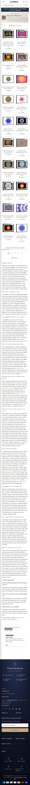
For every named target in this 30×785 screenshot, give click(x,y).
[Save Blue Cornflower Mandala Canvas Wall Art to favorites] (12, 117)
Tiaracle (8, 775)
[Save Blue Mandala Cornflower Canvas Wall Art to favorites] (26, 117)
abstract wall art (22, 481)
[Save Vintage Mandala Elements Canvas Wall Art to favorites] (26, 53)
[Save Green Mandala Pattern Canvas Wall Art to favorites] (12, 75)
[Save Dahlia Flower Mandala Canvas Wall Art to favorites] (12, 160)
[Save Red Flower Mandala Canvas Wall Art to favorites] (12, 224)
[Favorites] (24, 2)
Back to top (14, 258)
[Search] (26, 5)
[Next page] (21, 253)
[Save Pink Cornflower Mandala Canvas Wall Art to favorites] (26, 95)
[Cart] (27, 2)
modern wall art (20, 368)
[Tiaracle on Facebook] (6, 709)
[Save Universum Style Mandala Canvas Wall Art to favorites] (26, 138)
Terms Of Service (18, 777)
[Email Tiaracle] (3, 709)
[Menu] (3, 1)
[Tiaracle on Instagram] (9, 709)
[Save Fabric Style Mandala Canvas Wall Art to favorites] (12, 138)
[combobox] (13, 5)
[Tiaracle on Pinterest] (13, 709)
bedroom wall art (19, 393)
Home (8, 13)
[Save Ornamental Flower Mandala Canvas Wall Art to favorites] (12, 182)
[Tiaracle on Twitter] (16, 709)
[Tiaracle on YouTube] (20, 709)
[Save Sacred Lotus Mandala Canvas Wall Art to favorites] (12, 95)
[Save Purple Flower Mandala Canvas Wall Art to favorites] (26, 203)
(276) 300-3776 (5, 705)
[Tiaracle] (14, 2)
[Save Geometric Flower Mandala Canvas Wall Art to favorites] (26, 160)
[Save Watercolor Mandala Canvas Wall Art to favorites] (26, 75)
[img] (16, 629)
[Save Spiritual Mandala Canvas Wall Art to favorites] (26, 30)
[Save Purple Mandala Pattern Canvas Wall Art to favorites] (12, 203)
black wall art (9, 471)
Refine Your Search (16, 25)
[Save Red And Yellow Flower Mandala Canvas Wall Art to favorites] (26, 182)
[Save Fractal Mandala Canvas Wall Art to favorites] (12, 53)
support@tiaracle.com (12, 700)
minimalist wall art (15, 480)
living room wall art (8, 388)
